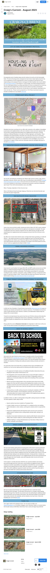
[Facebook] (35, 564)
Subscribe (43, 1)
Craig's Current (7, 6)
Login (37, 1)
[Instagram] (39, 564)
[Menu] (47, 2)
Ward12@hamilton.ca (9, 505)
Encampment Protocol (10, 83)
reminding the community (19, 357)
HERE (28, 243)
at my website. (11, 141)
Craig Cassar (10, 12)
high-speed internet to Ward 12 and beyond (24, 275)
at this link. (23, 91)
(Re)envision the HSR (36, 308)
